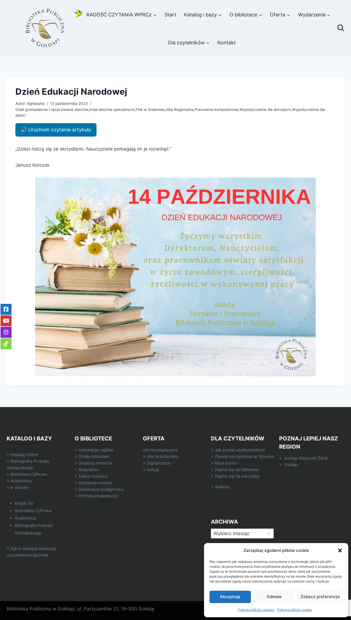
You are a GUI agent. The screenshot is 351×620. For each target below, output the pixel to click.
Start (170, 15)
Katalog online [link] (24, 454)
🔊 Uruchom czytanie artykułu (56, 129)
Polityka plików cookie (294, 610)
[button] (340, 550)
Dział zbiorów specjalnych (112, 109)
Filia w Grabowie (150, 109)
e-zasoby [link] (19, 487)
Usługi (153, 469)
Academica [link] (21, 480)
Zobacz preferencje (320, 596)
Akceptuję (230, 596)
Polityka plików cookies (256, 610)
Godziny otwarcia (95, 463)
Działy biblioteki (93, 456)
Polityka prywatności (98, 495)
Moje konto (225, 463)
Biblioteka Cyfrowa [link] (28, 474)
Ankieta (222, 486)
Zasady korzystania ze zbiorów (244, 456)
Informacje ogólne (96, 449)
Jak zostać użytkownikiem (240, 449)
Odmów (274, 596)
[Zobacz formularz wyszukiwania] (340, 28)
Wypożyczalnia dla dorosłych (265, 109)
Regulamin (88, 469)
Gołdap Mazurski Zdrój (306, 458)
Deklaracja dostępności (101, 489)
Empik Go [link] (24, 503)
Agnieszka (36, 103)
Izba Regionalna (180, 109)
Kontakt (226, 42)
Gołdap (291, 464)
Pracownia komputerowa (217, 109)
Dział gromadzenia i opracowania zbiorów (51, 109)
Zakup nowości (92, 476)
